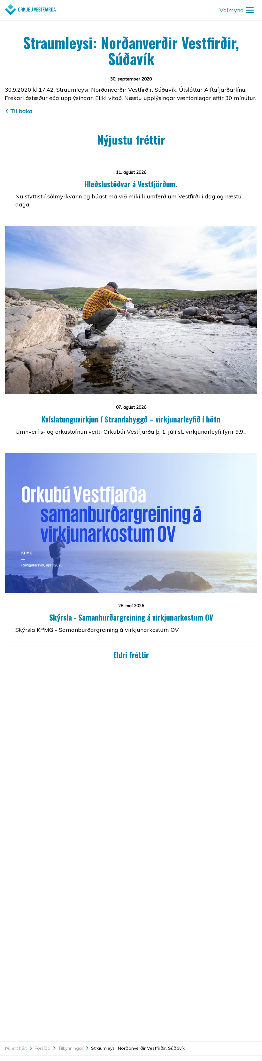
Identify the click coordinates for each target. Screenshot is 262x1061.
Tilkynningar (70, 1048)
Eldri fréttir (131, 654)
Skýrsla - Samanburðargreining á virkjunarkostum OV (131, 617)
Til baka (21, 111)
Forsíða (42, 1048)
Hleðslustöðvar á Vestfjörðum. (131, 184)
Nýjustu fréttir (131, 139)
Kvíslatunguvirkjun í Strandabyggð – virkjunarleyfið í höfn (131, 419)
